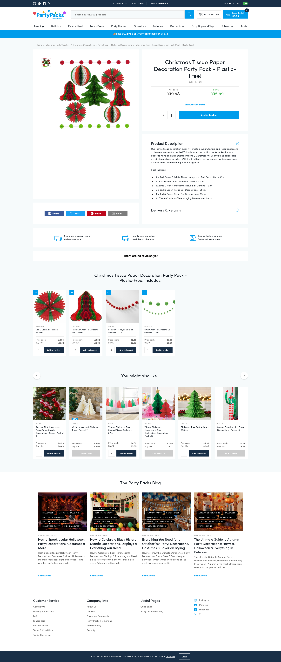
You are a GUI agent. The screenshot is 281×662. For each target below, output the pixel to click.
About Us (91, 606)
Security (91, 630)
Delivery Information (43, 611)
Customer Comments (98, 616)
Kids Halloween (72, 526)
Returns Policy (40, 625)
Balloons (158, 26)
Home (39, 44)
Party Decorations (104, 521)
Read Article (44, 575)
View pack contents (195, 104)
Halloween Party (51, 526)
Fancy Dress (97, 26)
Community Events (104, 513)
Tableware (227, 26)
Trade (244, 26)
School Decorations (105, 526)
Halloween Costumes (53, 517)
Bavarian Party (154, 513)
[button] (46, 62)
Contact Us (120, 3)
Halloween (48, 513)
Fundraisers (39, 620)
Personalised (75, 26)
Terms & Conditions (43, 630)
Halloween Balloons (68, 513)
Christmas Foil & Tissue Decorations (115, 44)
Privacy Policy (94, 625)
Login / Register (158, 3)
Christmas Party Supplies (57, 44)
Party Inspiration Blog (151, 611)
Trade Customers (42, 634)
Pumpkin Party (227, 517)
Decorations (177, 26)
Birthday (56, 26)
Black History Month (105, 508)
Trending (39, 26)
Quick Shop (137, 3)
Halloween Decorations (54, 521)
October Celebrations (105, 517)
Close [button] (184, 656)
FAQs (35, 616)
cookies (170, 656)
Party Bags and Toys (203, 26)
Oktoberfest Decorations (160, 517)
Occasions (140, 26)
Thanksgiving (205, 526)
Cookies (91, 611)
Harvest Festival (207, 517)
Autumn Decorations (209, 513)
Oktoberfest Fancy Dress (159, 521)
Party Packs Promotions (99, 620)
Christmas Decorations (84, 44)
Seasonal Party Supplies (211, 521)
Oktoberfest (172, 513)
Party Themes (118, 26)
